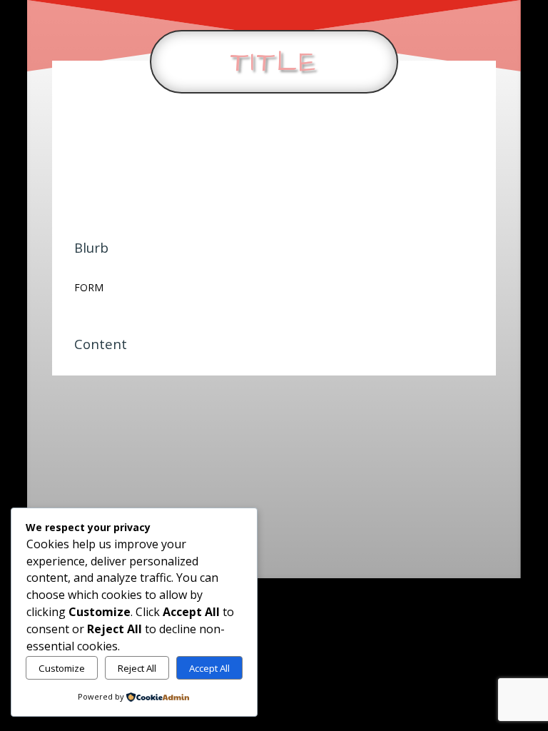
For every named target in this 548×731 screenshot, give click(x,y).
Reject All (137, 668)
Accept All (209, 668)
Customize (62, 668)
